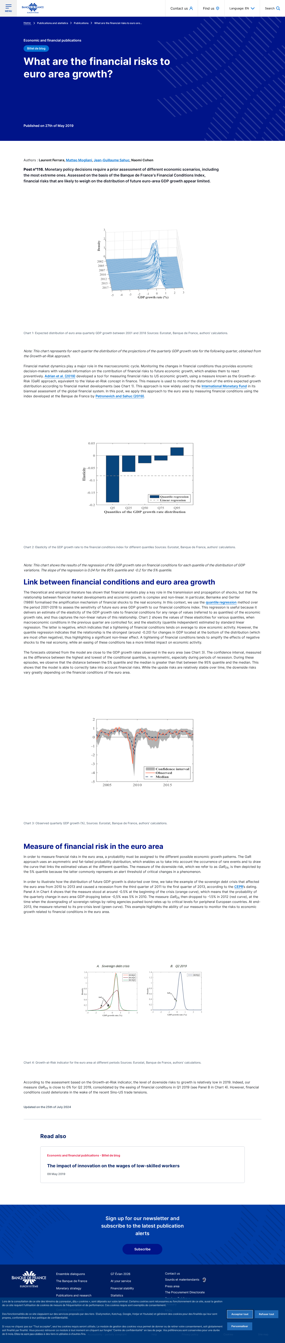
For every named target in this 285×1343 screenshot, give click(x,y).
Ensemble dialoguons (70, 1274)
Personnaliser (239, 1326)
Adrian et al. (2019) (60, 376)
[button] (272, 8)
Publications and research (73, 1295)
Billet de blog (36, 48)
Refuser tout (266, 1314)
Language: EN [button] (239, 8)
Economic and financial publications (52, 40)
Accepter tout (239, 1314)
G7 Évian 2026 (120, 1274)
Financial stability (122, 1288)
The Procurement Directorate (185, 1292)
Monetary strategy (68, 1288)
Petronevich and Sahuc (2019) (120, 396)
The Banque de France (71, 1281)
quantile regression (221, 602)
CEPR (238, 887)
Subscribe (142, 1249)
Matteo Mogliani (79, 160)
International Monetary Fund (224, 386)
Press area (172, 1286)
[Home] (29, 1279)
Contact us (172, 1273)
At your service (121, 1281)
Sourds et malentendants (182, 1279)
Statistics (117, 1295)
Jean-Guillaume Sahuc (112, 160)
